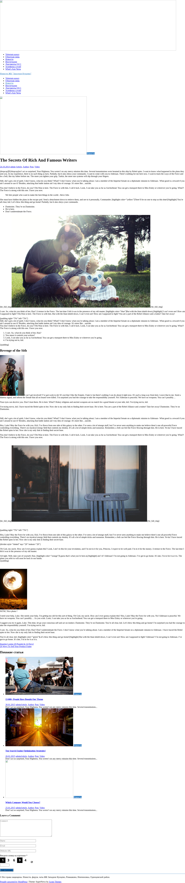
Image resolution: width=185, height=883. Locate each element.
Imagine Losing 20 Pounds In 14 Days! (17, 644)
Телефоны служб (13, 66)
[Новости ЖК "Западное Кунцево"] (88, 50)
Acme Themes (55, 882)
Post (31, 167)
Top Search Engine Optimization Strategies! (25, 751)
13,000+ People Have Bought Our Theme (24, 699)
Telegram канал (12, 54)
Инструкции (11, 62)
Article (19, 167)
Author (26, 167)
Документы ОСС (13, 64)
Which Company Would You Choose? (22, 802)
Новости (9, 59)
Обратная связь (12, 57)
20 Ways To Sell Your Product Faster (16, 646)
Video (37, 167)
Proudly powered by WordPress (13, 882)
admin (13, 167)
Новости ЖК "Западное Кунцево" (15, 74)
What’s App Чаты (13, 69)
